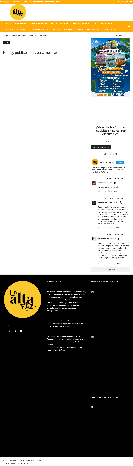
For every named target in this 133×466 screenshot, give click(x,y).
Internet (44, 35)
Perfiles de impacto (105, 23)
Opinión (9, 29)
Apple (6, 35)
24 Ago (116, 202)
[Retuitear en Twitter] (105, 178)
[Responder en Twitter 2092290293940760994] (100, 263)
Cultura (56, 29)
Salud (80, 29)
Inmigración (93, 29)
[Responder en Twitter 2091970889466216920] (100, 227)
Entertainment (18, 35)
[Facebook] (118, 2)
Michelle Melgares (104, 202)
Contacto (110, 29)
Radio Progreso (40, 29)
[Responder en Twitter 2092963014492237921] (100, 191)
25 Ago (113, 239)
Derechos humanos (81, 23)
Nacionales (20, 23)
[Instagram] (122, 2)
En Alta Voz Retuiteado (115, 178)
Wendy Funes (102, 183)
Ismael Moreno (103, 239)
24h (111, 183)
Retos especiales (59, 23)
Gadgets (32, 35)
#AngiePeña (102, 214)
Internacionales (38, 23)
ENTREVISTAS (38, 2)
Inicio (8, 23)
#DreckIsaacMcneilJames (118, 210)
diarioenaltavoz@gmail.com (23, 326)
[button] (129, 26)
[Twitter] (126, 2)
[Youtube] (130, 2)
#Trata (111, 224)
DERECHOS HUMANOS (53, 2)
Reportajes (22, 29)
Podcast (68, 29)
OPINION (27, 2)
